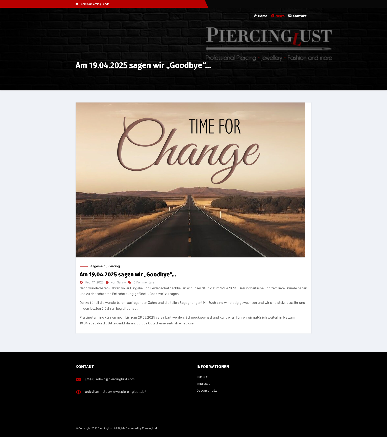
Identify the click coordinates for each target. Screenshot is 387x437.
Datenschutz (207, 390)
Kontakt (203, 377)
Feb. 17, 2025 (94, 282)
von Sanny (119, 282)
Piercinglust (149, 428)
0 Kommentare (144, 282)
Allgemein (97, 266)
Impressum (205, 384)
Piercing (113, 266)
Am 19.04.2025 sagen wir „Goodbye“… (128, 274)
